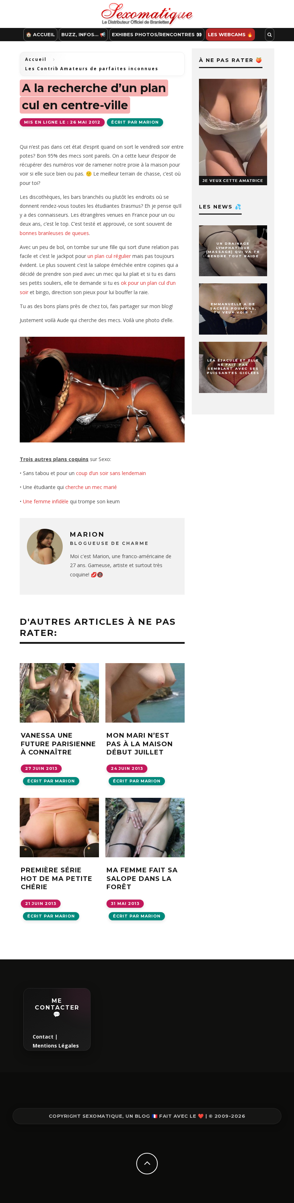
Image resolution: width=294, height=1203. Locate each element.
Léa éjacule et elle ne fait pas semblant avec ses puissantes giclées (233, 366)
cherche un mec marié (91, 487)
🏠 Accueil (40, 34)
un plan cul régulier (109, 256)
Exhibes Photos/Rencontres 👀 (157, 34)
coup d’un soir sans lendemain (111, 473)
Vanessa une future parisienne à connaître (58, 744)
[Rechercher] (269, 34)
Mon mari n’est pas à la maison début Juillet (139, 744)
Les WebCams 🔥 (230, 34)
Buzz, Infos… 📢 (83, 34)
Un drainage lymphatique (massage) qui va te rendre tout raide (233, 249)
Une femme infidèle (45, 501)
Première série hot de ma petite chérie (57, 878)
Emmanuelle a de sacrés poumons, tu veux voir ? (233, 308)
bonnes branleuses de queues (54, 233)
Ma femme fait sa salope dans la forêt (142, 878)
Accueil (36, 59)
